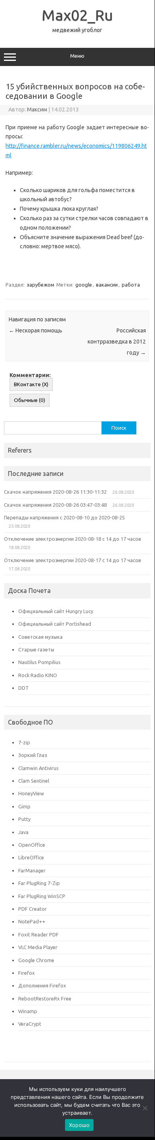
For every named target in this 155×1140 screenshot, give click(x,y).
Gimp (24, 806)
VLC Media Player (37, 947)
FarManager (32, 870)
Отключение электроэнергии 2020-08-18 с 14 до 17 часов (72, 539)
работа (131, 284)
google (83, 284)
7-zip (24, 742)
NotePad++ (31, 921)
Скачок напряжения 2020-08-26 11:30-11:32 (55, 492)
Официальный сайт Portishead (54, 624)
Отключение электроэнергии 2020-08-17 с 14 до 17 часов (72, 560)
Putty (24, 819)
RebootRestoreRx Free (44, 998)
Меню (77, 56)
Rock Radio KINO (37, 675)
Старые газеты (36, 649)
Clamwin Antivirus (38, 768)
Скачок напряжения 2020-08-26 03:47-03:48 (55, 505)
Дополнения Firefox (42, 985)
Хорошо (79, 1125)
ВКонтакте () (31, 384)
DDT (23, 688)
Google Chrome (36, 960)
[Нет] (145, 1108)
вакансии (107, 284)
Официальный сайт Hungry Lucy (55, 611)
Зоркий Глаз (32, 755)
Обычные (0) (29, 400)
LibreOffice (31, 857)
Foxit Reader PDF (38, 934)
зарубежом (40, 284)
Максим (37, 109)
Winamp (27, 1011)
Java (23, 832)
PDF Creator (32, 909)
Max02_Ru (77, 15)
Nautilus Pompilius (39, 662)
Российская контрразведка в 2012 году (117, 341)
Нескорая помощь (35, 330)
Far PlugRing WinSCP (41, 896)
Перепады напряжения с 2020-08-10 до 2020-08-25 (64, 517)
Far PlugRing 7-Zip (39, 883)
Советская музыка (40, 637)
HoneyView (31, 793)
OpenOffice (31, 844)
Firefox (26, 973)
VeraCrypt (29, 1024)
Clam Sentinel (33, 780)
